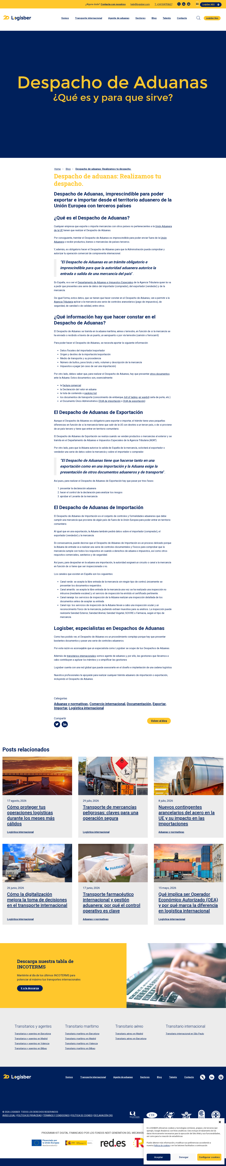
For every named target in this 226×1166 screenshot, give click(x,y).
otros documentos (160, 373)
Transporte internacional (88, 18)
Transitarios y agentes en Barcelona (33, 1033)
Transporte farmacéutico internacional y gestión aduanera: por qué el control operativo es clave (111, 902)
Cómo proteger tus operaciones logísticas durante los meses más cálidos (31, 815)
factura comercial (72, 385)
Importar (60, 708)
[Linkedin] (183, 4)
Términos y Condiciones (56, 1115)
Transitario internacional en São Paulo (185, 1033)
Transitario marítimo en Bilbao (80, 1048)
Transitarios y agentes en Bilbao (31, 1048)
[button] (219, 1122)
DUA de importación (110, 401)
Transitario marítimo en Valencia (81, 1043)
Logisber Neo (212, 18)
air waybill (144, 397)
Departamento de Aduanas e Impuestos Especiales (105, 282)
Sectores (140, 18)
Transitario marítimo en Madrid (80, 1038)
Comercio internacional (107, 704)
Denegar (183, 1157)
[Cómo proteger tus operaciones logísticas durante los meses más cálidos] (37, 776)
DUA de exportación (134, 401)
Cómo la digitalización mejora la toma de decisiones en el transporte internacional (37, 899)
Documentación (139, 704)
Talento (167, 18)
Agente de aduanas (118, 18)
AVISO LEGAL (8, 1115)
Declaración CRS (103, 1115)
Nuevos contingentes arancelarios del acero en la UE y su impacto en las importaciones (187, 815)
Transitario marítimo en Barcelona (82, 1033)
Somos (65, 18)
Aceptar (158, 1157)
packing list (90, 393)
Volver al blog (159, 720)
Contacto (182, 18)
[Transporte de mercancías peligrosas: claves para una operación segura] (113, 776)
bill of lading (130, 397)
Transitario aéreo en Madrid (129, 1033)
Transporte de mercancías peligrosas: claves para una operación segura (110, 812)
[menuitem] (197, 4)
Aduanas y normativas (71, 704)
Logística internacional (86, 708)
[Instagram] (188, 4)
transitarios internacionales (81, 655)
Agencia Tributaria (63, 301)
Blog (154, 18)
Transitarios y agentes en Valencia (32, 1043)
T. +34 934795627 (163, 4)
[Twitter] (179, 4)
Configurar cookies (209, 1157)
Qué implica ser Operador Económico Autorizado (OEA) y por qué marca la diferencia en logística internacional (188, 902)
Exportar (159, 704)
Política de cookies (162, 1145)
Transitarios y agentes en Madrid (31, 1038)
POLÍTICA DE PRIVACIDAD (29, 1115)
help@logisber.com (140, 4)
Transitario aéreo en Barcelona (130, 1038)
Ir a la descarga (30, 988)
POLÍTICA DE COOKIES (81, 1115)
